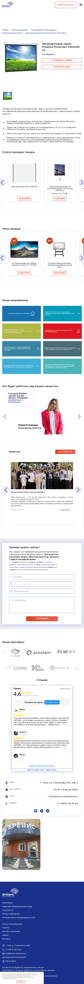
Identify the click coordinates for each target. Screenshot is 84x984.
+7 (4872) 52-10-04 (67, 804)
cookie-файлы (16, 973)
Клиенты (6, 928)
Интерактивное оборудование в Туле (18, 918)
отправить (42, 619)
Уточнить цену (62, 67)
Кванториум (7, 903)
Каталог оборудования (12, 924)
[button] (2, 182)
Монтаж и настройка (11, 931)
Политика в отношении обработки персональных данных (28, 970)
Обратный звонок (65, 5)
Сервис (5, 935)
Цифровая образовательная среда (17, 906)
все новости (65, 452)
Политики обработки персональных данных (32, 569)
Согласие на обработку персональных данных (23, 967)
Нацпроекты (7, 910)
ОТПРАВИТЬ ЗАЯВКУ (62, 60)
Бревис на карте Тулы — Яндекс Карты (42, 770)
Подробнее (24, 199)
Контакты (6, 939)
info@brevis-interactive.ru (63, 797)
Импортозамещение (11, 914)
